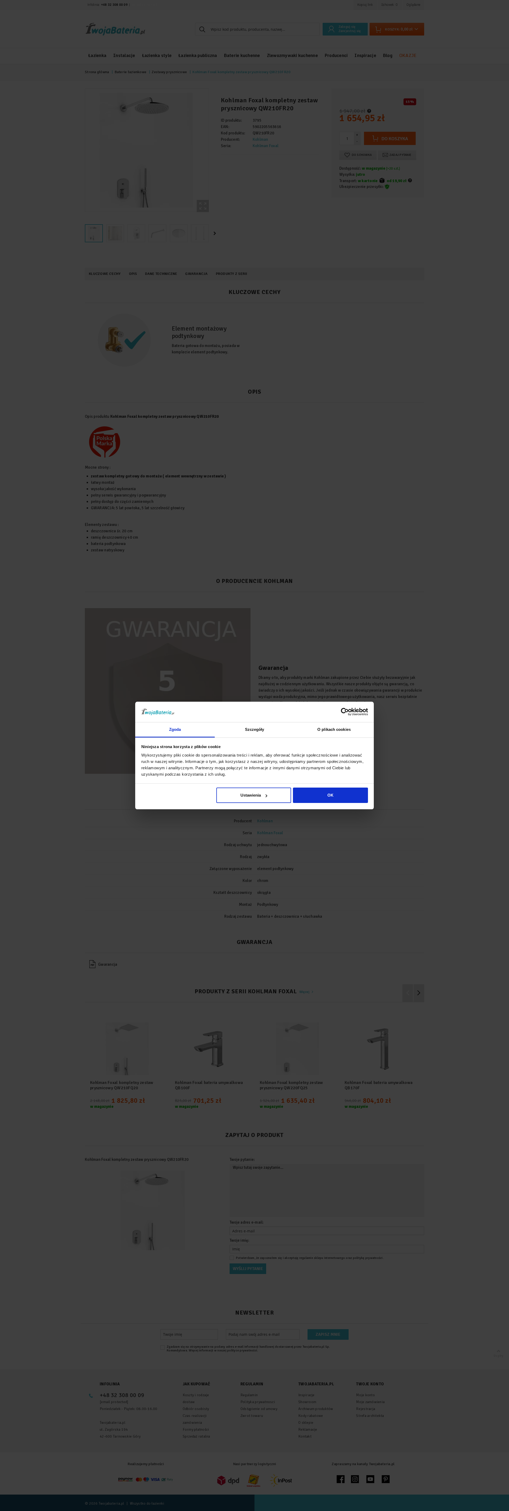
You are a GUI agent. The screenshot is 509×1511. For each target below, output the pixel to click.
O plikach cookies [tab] (334, 729)
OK (330, 795)
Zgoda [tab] (175, 729)
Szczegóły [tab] (254, 729)
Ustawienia (250, 795)
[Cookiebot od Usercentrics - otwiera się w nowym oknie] (345, 712)
